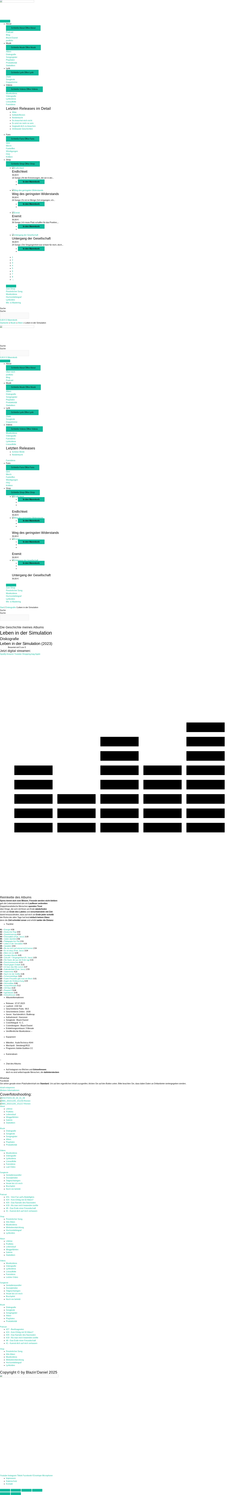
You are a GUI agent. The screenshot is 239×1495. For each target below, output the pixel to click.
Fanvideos (10, 104)
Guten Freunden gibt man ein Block (18, 979)
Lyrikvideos (11, 99)
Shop (2, 1216)
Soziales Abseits (10, 955)
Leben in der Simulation (13, 944)
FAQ (8, 154)
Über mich (10, 372)
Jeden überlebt (10, 939)
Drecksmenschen (11, 962)
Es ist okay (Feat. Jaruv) (14, 951)
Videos (3, 1150)
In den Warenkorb (31, 182)
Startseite (4, 323)
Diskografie (11, 54)
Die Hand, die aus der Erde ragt (17, 960)
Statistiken (10, 65)
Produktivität (11, 63)
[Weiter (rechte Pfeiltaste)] (16, 1493)
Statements (8, 972)
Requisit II (8, 990)
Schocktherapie (10, 985)
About (2, 1106)
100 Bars (7, 988)
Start (2, 607)
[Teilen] (26, 1490)
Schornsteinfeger (11, 976)
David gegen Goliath (12, 965)
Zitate (8, 77)
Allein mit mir (9, 953)
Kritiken (9, 157)
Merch (8, 146)
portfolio (9, 40)
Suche (3, 308)
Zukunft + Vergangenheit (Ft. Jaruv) (18, 957)
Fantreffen (10, 148)
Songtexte (10, 79)
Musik (13, 323)
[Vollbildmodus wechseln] (16, 1490)
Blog (8, 35)
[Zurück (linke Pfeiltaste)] (5, 1493)
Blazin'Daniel (12, 38)
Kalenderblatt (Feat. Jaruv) (15, 969)
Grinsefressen (10, 995)
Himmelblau (9, 983)
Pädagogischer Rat (12, 941)
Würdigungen (12, 151)
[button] (119, 1078)
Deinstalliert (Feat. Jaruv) (14, 937)
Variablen (7, 946)
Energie (7, 929)
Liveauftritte (11, 102)
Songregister (11, 57)
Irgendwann (8, 993)
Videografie (11, 96)
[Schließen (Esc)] (37, 1490)
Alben (8, 52)
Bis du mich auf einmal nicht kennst (18, 948)
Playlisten (10, 60)
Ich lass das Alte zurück (13, 967)
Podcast (9, 32)
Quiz (8, 143)
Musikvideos (11, 93)
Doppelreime (11, 82)
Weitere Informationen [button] (9, 1090)
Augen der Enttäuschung (14, 981)
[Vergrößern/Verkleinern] (5, 1490)
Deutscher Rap (10, 932)
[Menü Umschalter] (5, 21)
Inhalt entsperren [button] (7, 1088)
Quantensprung (10, 934)
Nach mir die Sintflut (12, 974)
